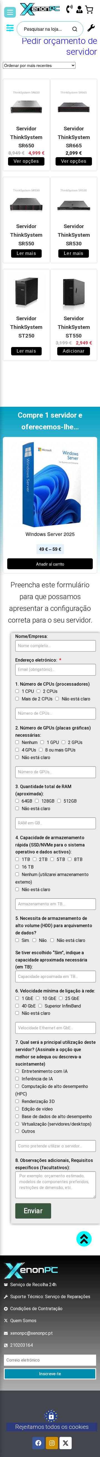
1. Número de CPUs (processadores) (52, 684)
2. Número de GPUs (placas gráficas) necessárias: (53, 731)
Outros (28, 1131)
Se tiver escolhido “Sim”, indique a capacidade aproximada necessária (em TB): (51, 960)
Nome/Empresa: (31, 636)
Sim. (26, 940)
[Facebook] (38, 1443)
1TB (26, 859)
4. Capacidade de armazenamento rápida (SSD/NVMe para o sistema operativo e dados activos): (50, 845)
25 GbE (72, 998)
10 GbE (49, 998)
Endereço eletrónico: (36, 660)
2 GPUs (75, 742)
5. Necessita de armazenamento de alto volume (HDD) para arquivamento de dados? (53, 926)
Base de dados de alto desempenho (57, 1116)
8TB (78, 859)
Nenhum (30, 742)
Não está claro (76, 699)
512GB (70, 801)
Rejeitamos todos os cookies (52, 1426)
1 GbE (27, 998)
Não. (43, 940)
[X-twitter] (65, 1443)
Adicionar (73, 351)
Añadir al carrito (50, 564)
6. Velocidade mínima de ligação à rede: (55, 991)
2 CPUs (50, 691)
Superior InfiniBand (63, 1006)
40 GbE (29, 1006)
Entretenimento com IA (45, 1071)
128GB (47, 801)
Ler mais (26, 253)
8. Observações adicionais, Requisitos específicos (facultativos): (54, 1164)
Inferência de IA (37, 1079)
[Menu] (10, 12)
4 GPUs (29, 750)
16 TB (28, 867)
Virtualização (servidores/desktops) (56, 1124)
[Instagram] (52, 1443)
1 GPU (53, 742)
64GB (27, 801)
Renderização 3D (38, 1101)
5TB (61, 859)
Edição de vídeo (37, 1109)
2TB (43, 859)
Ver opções (26, 161)
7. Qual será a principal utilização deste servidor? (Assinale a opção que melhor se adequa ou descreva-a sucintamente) (55, 1053)
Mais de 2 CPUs (37, 699)
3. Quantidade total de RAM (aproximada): (43, 790)
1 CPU (28, 691)
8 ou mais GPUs (60, 750)
